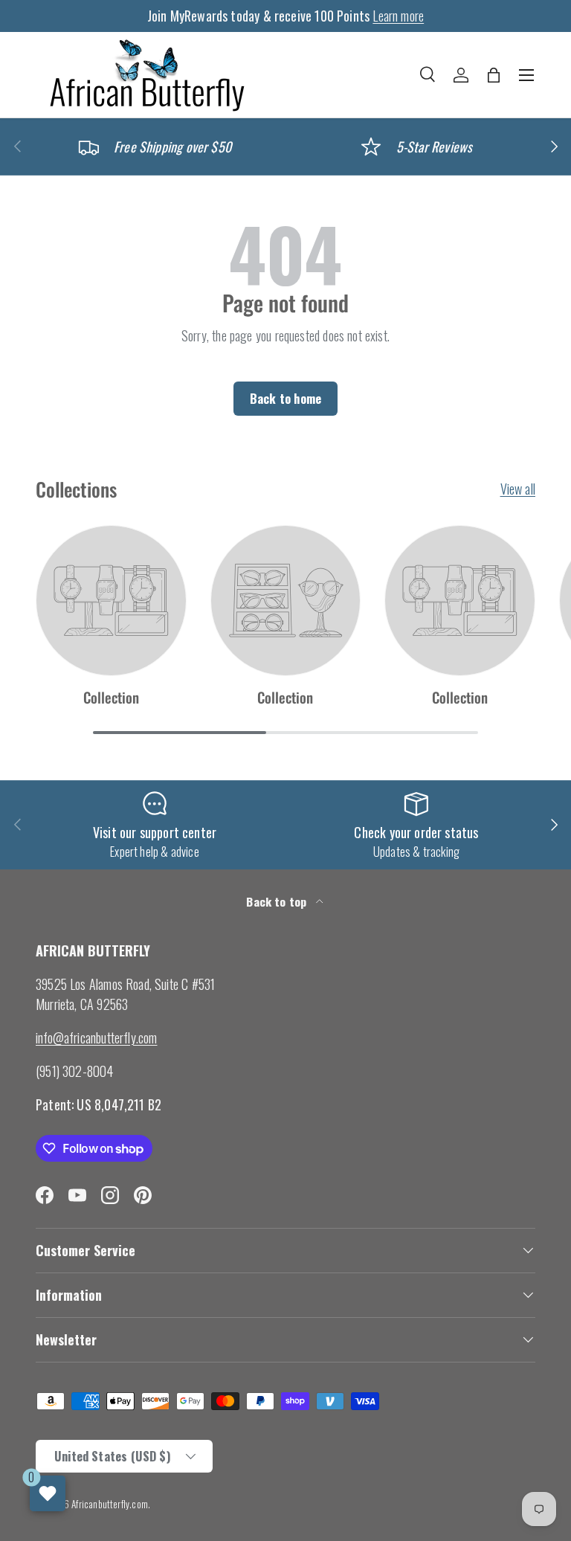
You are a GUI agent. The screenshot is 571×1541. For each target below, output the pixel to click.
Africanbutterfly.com (109, 1503)
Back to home (285, 398)
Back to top (277, 901)
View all (517, 488)
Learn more (398, 15)
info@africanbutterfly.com (97, 1037)
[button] (493, 75)
